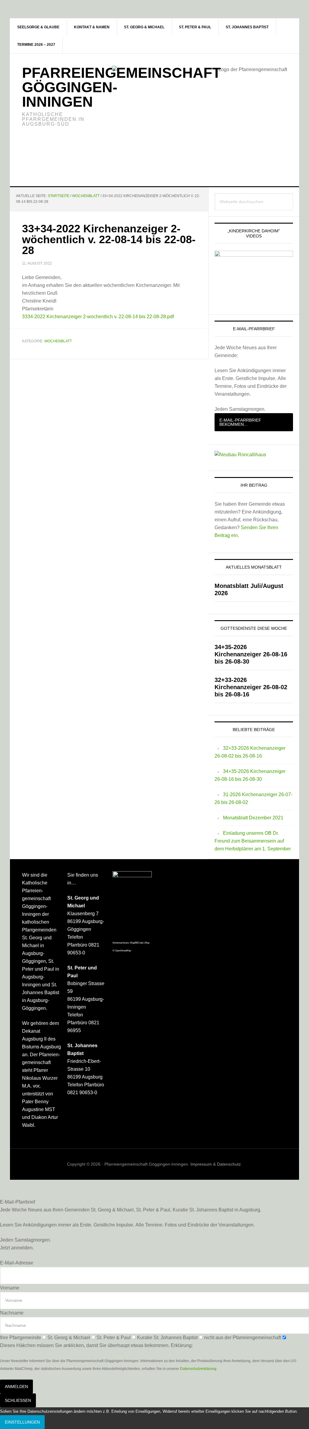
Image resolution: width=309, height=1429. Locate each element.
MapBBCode (136, 942)
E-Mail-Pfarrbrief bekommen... (240, 422)
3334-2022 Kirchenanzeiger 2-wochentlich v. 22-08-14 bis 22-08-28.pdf (98, 316)
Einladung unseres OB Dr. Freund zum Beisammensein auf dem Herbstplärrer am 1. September (253, 841)
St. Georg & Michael (68, 1337)
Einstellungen (22, 1422)
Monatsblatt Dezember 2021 (253, 817)
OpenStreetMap (123, 950)
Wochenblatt (58, 341)
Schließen (18, 1400)
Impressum (201, 1164)
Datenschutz (229, 1164)
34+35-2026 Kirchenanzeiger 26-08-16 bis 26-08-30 (251, 654)
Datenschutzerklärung (198, 1369)
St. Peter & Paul (113, 1337)
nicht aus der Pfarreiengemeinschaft (242, 1337)
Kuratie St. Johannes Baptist (167, 1337)
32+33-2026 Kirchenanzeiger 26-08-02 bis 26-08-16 (251, 687)
